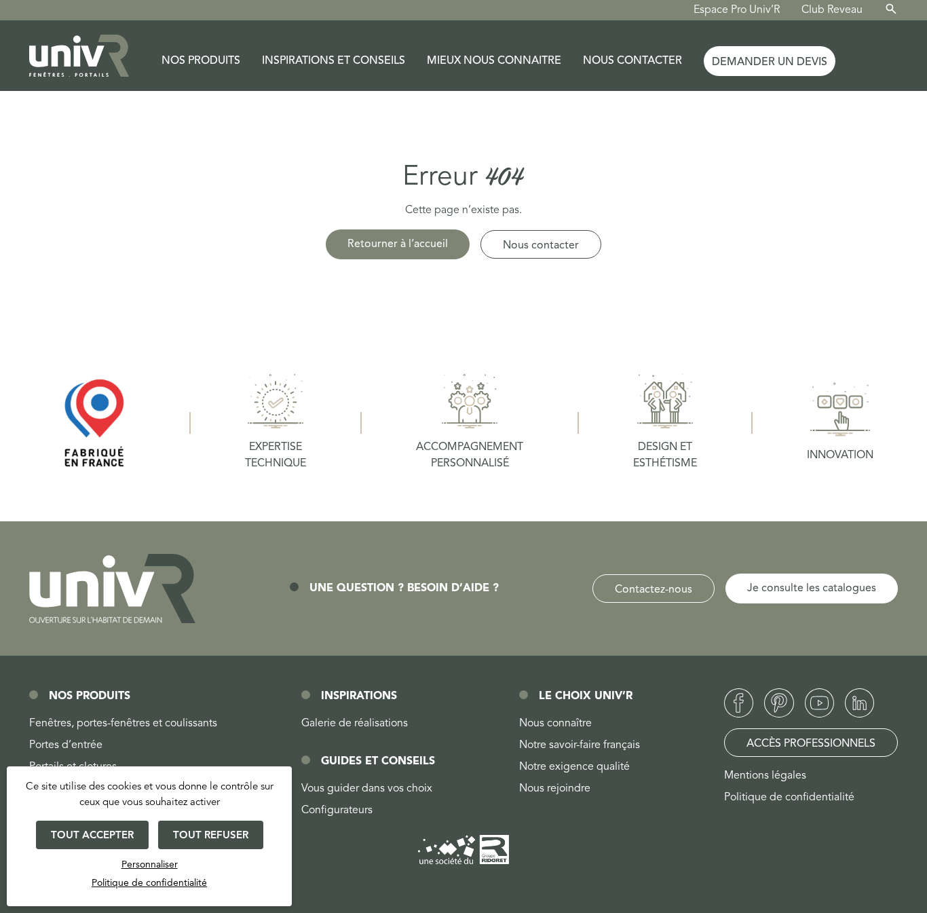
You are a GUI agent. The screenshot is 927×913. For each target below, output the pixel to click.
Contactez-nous (653, 589)
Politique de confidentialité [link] (149, 883)
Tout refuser (210, 836)
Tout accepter (92, 836)
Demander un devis (769, 62)
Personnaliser (149, 865)
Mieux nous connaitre (494, 61)
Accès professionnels (810, 744)
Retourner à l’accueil (397, 244)
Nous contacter (632, 61)
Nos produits (201, 61)
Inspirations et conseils (333, 61)
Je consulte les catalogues (811, 588)
